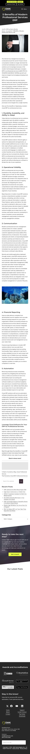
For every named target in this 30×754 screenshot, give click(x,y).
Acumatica (9, 31)
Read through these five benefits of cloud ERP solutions (14, 452)
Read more (8, 604)
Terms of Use (15, 748)
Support (20, 1)
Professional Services (22, 476)
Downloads (22, 716)
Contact (8, 714)
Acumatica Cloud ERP (10, 476)
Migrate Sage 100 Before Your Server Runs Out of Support (15, 506)
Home (3, 31)
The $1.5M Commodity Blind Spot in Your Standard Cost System (14, 498)
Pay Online (20, 4)
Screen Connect (12, 1)
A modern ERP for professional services (14, 70)
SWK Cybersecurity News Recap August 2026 (15, 490)
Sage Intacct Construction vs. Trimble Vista (14, 492)
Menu (25, 9)
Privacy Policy (23, 748)
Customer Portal (11, 4)
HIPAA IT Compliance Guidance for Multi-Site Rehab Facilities (15, 495)
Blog (15, 472)
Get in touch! (15, 554)
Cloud (18, 472)
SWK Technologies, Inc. (19, 747)
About (8, 712)
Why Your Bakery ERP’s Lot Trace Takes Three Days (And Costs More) (15, 510)
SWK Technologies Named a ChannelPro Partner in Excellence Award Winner (16, 502)
